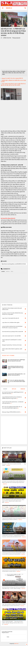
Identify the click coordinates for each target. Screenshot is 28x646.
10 (4, 614)
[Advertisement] (14, 54)
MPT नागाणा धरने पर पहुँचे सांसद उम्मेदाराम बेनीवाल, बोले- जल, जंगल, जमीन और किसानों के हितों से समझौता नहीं (16, 381)
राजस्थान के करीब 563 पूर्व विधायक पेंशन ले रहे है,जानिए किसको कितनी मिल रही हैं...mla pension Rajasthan (13, 530)
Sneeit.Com (16, 643)
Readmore (8, 465)
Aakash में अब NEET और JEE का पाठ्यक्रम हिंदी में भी (12, 78)
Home (8, 636)
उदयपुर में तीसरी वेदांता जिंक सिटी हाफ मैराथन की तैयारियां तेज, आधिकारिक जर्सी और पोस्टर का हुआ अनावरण (15, 367)
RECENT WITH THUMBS (8, 355)
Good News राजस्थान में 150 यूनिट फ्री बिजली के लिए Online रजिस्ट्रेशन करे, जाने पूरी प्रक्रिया (13, 476)
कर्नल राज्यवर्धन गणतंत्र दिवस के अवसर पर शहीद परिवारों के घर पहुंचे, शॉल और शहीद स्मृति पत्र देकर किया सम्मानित (13, 84)
